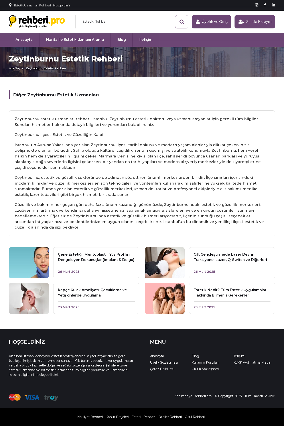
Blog (121, 40)
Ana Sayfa (16, 68)
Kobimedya (183, 396)
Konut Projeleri (117, 417)
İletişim (145, 40)
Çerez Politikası (162, 369)
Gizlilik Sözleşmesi (205, 369)
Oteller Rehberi (170, 417)
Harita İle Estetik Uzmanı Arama (75, 40)
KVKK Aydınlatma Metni (251, 362)
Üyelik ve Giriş (215, 22)
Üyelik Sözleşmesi (164, 362)
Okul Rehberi (195, 417)
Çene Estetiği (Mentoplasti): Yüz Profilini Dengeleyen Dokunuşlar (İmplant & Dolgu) (96, 257)
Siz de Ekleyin (259, 22)
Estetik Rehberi (94, 21)
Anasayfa (24, 40)
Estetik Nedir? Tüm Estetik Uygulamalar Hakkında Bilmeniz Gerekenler (230, 292)
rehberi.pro (203, 396)
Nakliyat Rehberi (90, 417)
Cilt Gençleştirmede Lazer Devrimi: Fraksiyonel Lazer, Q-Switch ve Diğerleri (230, 257)
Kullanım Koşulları (205, 362)
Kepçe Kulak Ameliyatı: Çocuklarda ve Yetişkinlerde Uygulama (92, 292)
